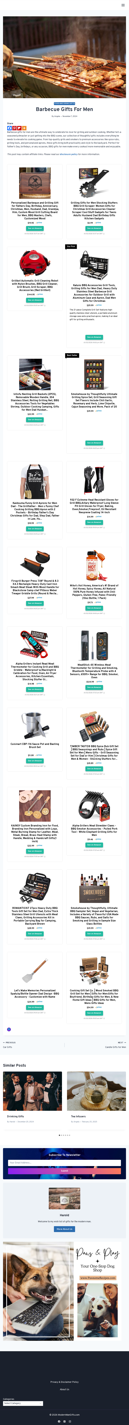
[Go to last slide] (7, 1102)
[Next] (121, 1102)
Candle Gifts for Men (115, 1045)
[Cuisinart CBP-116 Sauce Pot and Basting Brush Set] (35, 740)
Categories (8, 1399)
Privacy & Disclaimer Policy (64, 1382)
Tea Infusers (78, 1116)
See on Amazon (35, 228)
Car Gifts (9, 1045)
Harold (12, 1122)
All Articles (9, 1359)
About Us (64, 1389)
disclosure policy (68, 154)
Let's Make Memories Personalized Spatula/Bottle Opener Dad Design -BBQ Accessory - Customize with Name (35, 994)
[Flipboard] (19, 128)
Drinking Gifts (15, 1116)
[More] (24, 128)
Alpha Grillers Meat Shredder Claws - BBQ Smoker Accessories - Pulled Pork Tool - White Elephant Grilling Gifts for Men (94, 830)
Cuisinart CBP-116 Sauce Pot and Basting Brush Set (35, 746)
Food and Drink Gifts (64, 104)
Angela (57, 116)
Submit (64, 1171)
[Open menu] (123, 5)
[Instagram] (70, 1421)
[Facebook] (9, 128)
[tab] (59, 1135)
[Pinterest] (14, 128)
